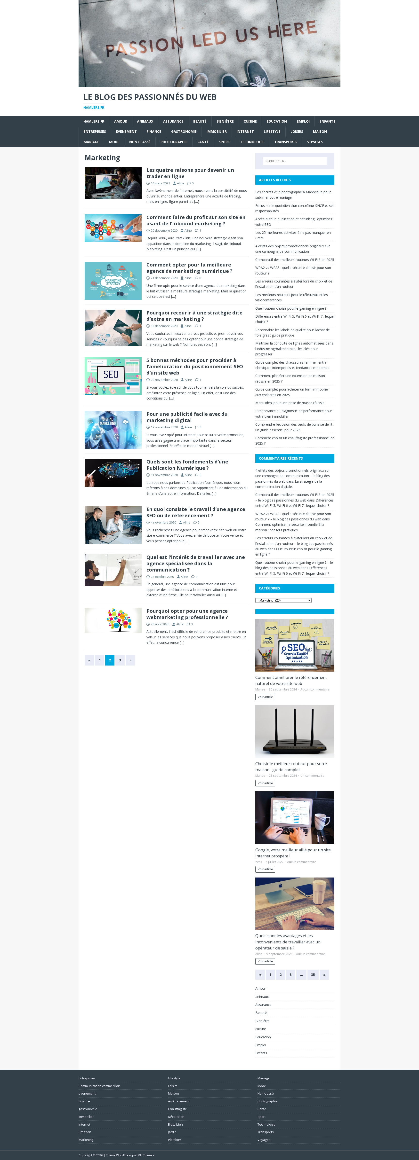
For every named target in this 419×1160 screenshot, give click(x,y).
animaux (145, 121)
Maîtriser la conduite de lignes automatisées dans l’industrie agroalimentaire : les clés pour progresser (294, 348)
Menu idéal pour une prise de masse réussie (289, 402)
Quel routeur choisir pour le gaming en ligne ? (290, 308)
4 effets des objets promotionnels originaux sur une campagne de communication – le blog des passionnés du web (292, 476)
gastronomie (184, 131)
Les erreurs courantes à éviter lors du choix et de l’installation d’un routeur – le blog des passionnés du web (294, 543)
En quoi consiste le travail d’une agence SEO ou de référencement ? (195, 512)
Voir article (265, 697)
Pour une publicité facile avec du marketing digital (187, 417)
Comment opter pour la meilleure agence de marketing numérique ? (189, 267)
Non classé (140, 142)
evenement (126, 131)
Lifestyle (272, 131)
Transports (285, 142)
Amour (120, 121)
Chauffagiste (177, 1109)
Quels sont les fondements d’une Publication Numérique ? (187, 464)
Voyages (315, 142)
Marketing (86, 1139)
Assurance (173, 121)
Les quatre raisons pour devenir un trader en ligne (190, 173)
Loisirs (296, 131)
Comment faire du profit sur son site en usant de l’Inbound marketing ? (196, 220)
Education (277, 121)
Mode (114, 142)
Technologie (252, 142)
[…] (196, 201)
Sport (224, 142)
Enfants (327, 121)
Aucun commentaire (315, 689)
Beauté (200, 121)
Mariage (91, 142)
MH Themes (146, 1155)
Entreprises (95, 131)
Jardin (172, 1132)
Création (85, 1132)
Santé (203, 142)
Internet (245, 131)
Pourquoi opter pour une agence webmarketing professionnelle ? (187, 614)
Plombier (174, 1139)
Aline (180, 183)
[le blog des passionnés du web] (209, 84)
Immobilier (217, 131)
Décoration (176, 1116)
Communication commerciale (100, 1086)
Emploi (303, 121)
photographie (174, 142)
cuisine (250, 121)
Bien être (225, 121)
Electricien (175, 1124)
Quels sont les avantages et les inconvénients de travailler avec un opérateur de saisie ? (288, 941)
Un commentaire (312, 776)
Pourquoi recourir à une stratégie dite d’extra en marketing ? (194, 315)
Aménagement (179, 1101)
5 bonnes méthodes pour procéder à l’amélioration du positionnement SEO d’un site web (194, 366)
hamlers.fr (93, 121)
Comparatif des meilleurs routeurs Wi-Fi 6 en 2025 (294, 259)
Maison (320, 131)
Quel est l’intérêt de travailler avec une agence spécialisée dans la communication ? (195, 563)
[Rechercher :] (294, 161)
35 (313, 974)
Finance (154, 131)
